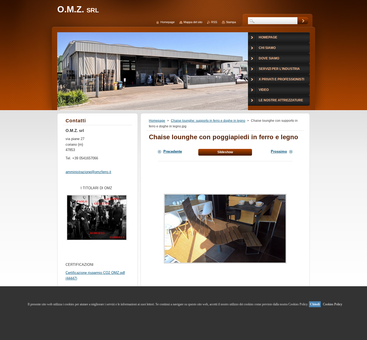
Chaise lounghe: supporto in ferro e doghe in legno (208, 120)
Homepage (157, 120)
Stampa (231, 22)
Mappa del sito (193, 22)
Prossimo (279, 151)
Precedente (172, 151)
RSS (214, 22)
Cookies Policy (332, 304)
